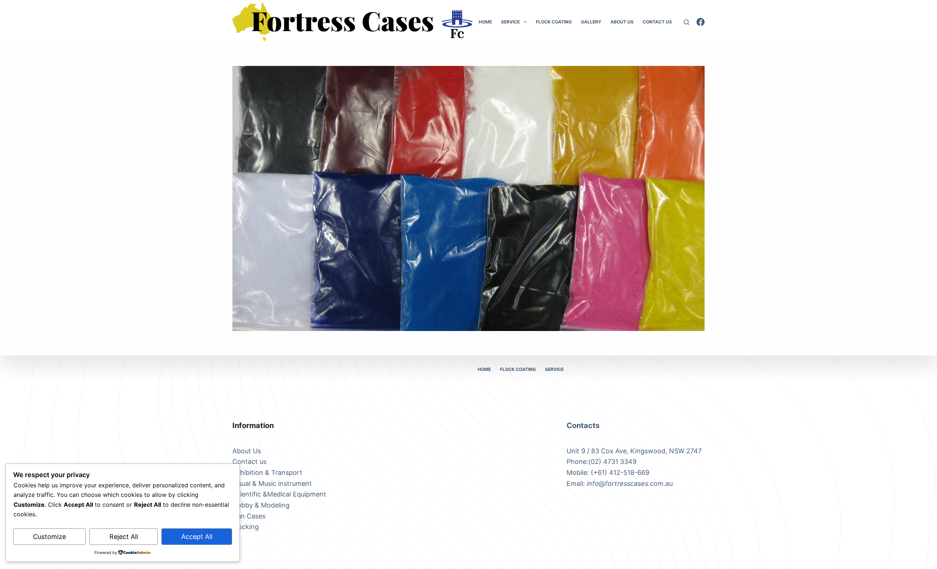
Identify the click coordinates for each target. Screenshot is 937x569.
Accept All (196, 536)
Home (485, 22)
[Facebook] (701, 22)
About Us (622, 22)
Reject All (123, 536)
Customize (49, 536)
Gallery (591, 22)
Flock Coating (554, 22)
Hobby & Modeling (261, 505)
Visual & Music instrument (272, 483)
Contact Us (657, 22)
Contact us (249, 461)
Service (510, 22)
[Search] (686, 22)
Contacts (583, 425)
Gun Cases (248, 516)
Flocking (245, 527)
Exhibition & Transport (267, 472)
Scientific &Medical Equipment (279, 494)
